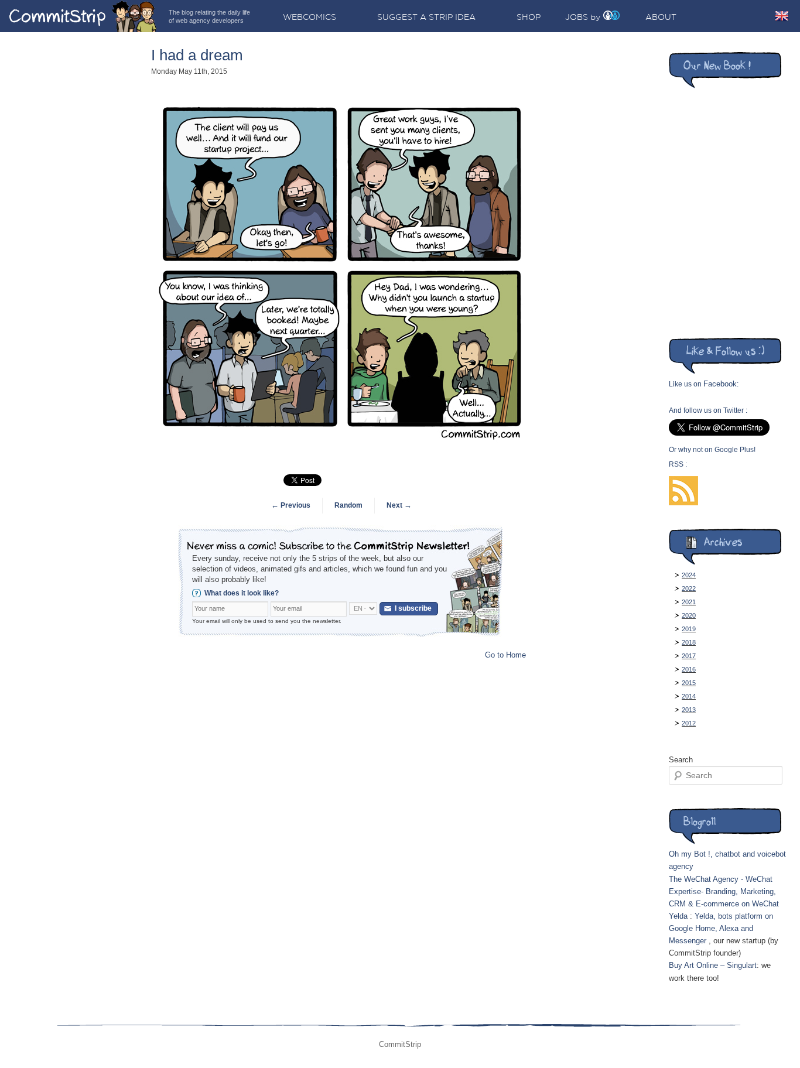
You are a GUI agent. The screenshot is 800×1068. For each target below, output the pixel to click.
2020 (689, 615)
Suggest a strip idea (426, 17)
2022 (689, 588)
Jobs (576, 17)
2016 (689, 669)
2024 (689, 574)
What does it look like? (241, 593)
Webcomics (309, 17)
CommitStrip (83, 16)
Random (348, 505)
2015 (689, 682)
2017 (689, 655)
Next (399, 505)
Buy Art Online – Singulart (713, 965)
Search (681, 759)
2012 (689, 723)
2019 (689, 628)
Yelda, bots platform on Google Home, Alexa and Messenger (721, 928)
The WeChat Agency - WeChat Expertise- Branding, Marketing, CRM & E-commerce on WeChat (724, 891)
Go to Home (505, 655)
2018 (689, 642)
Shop (529, 17)
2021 (689, 601)
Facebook (720, 383)
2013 (689, 709)
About (660, 17)
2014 (689, 696)
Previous (290, 505)
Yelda (678, 916)
